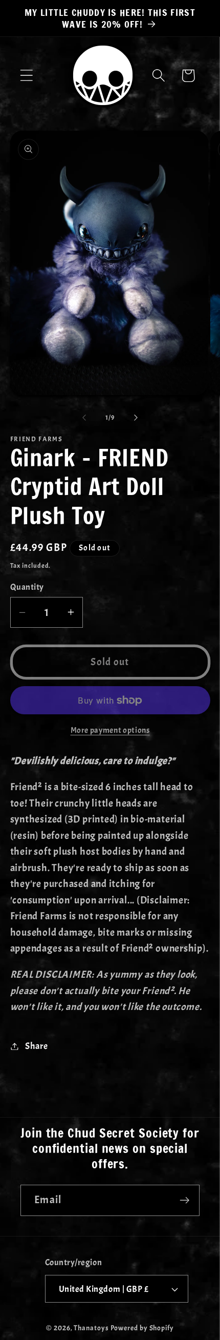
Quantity (27, 587)
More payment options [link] (110, 730)
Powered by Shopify (142, 1327)
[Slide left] (84, 417)
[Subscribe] (184, 1200)
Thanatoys (91, 1327)
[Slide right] (136, 417)
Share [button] (36, 1046)
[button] (26, 75)
